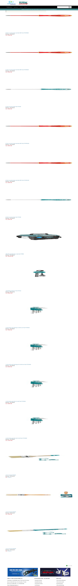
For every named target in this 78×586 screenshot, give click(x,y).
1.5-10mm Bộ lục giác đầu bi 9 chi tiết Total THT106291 (16, 401)
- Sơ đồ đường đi (37, 585)
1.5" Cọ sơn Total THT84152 (11, 511)
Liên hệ (21, 7)
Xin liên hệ (9, 477)
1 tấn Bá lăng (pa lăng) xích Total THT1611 (13, 290)
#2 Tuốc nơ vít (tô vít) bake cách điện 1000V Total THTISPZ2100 (17, 180)
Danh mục (16, 7)
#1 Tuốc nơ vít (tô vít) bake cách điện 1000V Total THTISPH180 (17, 69)
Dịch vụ (25, 7)
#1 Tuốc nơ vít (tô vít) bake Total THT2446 (13, 106)
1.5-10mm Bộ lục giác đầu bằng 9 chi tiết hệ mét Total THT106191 (18, 327)
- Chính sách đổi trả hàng (60, 585)
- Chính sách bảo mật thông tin (61, 580)
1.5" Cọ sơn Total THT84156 (11, 548)
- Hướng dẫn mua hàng (38, 580)
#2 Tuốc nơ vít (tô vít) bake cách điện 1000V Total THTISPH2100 (17, 143)
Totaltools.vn (9, 7)
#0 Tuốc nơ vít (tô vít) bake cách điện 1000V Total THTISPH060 (17, 32)
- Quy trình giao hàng (59, 583)
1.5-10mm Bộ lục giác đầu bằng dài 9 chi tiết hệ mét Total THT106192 (18, 364)
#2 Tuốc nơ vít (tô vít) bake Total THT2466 (13, 217)
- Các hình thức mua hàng (38, 583)
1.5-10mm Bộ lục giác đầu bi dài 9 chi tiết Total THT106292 (16, 438)
